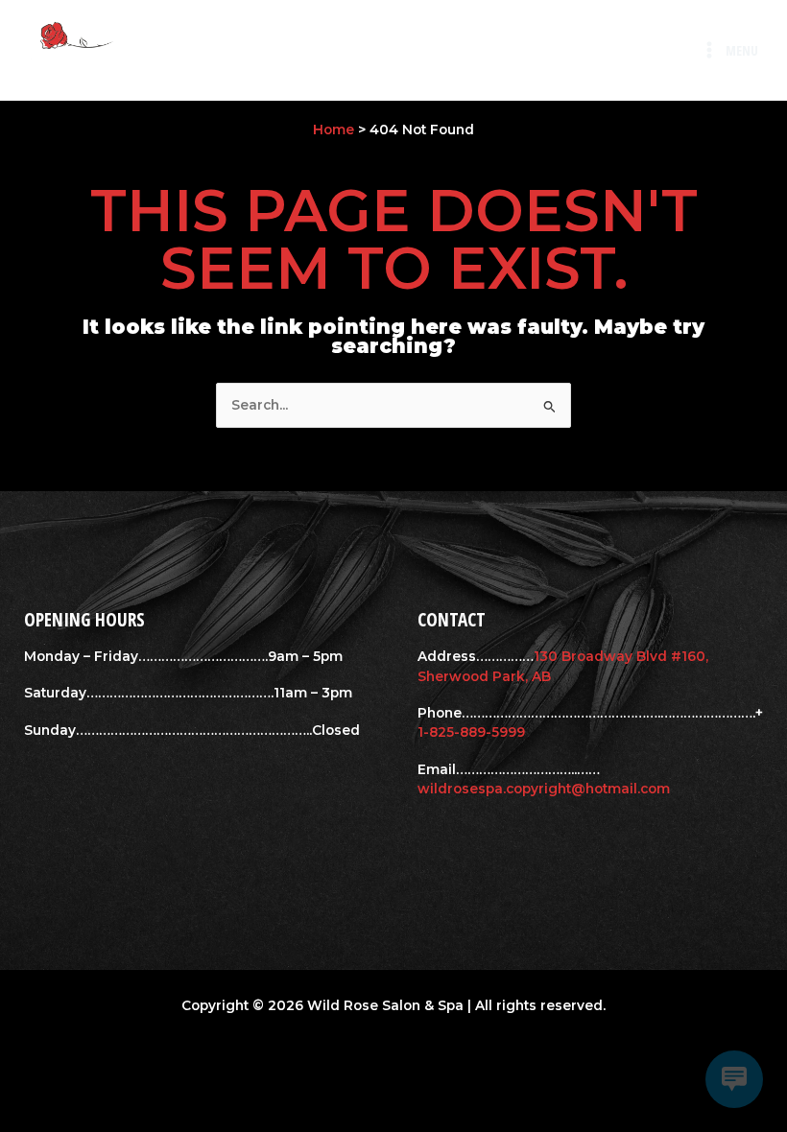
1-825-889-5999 (471, 732)
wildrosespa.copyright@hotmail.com (543, 788)
